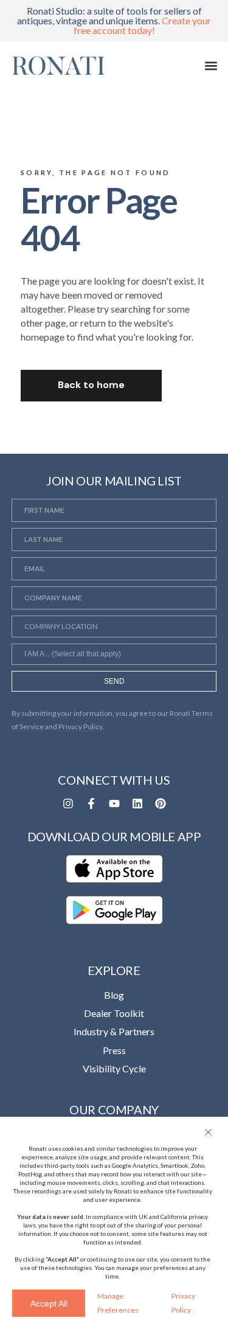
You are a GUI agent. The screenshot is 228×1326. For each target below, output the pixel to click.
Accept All (48, 1303)
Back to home (91, 384)
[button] (210, 1132)
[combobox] (114, 654)
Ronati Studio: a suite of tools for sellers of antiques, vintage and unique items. (114, 20)
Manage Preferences (118, 1302)
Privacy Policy (183, 1302)
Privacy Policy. (81, 726)
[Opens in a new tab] (68, 803)
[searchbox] (114, 655)
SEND (114, 681)
